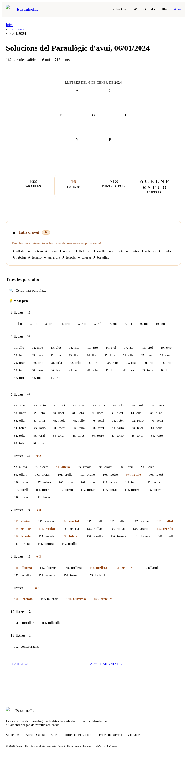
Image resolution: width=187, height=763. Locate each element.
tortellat (103, 599)
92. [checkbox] (16, 467)
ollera (20, 474)
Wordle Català (144, 9)
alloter (22, 521)
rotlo (40, 428)
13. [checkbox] (53, 347)
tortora (46, 544)
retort (156, 474)
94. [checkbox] (58, 467)
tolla (156, 428)
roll (150, 363)
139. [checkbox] (89, 536)
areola (84, 467)
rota (168, 363)
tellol (131, 482)
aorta (99, 405)
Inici (9, 25)
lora (110, 355)
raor (112, 363)
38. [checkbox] (16, 370)
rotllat (117, 529)
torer (59, 435)
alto (74, 347)
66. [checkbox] (16, 420)
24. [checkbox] (89, 355)
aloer (79, 405)
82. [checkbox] (16, 435)
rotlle (66, 482)
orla (56, 363)
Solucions (120, 9)
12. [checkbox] (34, 347)
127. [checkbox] (136, 521)
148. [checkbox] (67, 567)
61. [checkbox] (74, 413)
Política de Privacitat (77, 735)
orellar (141, 521)
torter (154, 490)
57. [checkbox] (154, 405)
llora (78, 413)
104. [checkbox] (128, 474)
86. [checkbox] (94, 435)
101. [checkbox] (60, 474)
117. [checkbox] (105, 489)
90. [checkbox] (16, 443)
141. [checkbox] (137, 536)
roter (20, 428)
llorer (147, 467)
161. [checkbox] (44, 622)
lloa (56, 355)
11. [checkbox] (16, 347)
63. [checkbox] (113, 413)
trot (55, 378)
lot (33, 324)
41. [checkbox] (71, 370)
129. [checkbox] (16, 528)
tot (144, 324)
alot (56, 347)
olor (146, 355)
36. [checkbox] (146, 362)
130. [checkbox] (41, 528)
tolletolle (51, 623)
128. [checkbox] (159, 521)
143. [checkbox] (16, 543)
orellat (165, 521)
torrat (110, 490)
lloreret (48, 568)
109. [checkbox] (83, 482)
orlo (75, 363)
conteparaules (26, 646)
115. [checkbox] (60, 489)
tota (37, 378)
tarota (110, 482)
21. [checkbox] (34, 355)
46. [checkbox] (162, 370)
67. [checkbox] (35, 420)
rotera (43, 482)
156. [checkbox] (16, 599)
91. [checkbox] (35, 443)
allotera (23, 568)
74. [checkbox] (16, 428)
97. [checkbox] (122, 467)
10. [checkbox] (157, 323)
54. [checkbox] (95, 405)
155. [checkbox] (91, 575)
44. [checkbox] (125, 370)
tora (128, 370)
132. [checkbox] (89, 528)
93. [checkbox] (36, 467)
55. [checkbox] (115, 405)
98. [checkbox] (143, 467)
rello (79, 420)
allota (20, 467)
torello (95, 536)
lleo (37, 355)
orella (65, 474)
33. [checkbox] (90, 362)
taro (37, 370)
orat (38, 363)
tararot (141, 529)
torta (137, 435)
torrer (132, 490)
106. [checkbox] (16, 482)
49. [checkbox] (52, 378)
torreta (142, 536)
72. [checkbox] (134, 420)
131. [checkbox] (65, 528)
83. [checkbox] (35, 435)
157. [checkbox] (43, 599)
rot (113, 324)
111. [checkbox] (127, 482)
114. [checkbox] (38, 489)
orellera (73, 568)
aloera (41, 467)
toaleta (46, 536)
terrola (22, 536)
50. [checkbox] (16, 405)
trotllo (69, 544)
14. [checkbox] (71, 347)
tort (19, 378)
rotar (157, 420)
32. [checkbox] (72, 362)
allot (59, 405)
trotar (21, 497)
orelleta (98, 568)
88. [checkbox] (133, 435)
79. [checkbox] (114, 428)
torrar (88, 490)
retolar (47, 529)
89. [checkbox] (153, 435)
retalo (133, 474)
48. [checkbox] (34, 378)
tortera (22, 544)
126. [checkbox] (112, 521)
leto (19, 355)
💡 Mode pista (19, 301)
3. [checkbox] (46, 323)
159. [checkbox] (96, 599)
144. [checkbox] (40, 543)
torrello (72, 575)
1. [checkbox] (15, 323)
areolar (46, 521)
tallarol (149, 568)
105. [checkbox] (151, 474)
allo (19, 347)
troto (39, 443)
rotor (59, 428)
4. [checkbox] (62, 323)
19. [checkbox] (163, 347)
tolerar (70, 536)
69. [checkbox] (75, 420)
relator (22, 529)
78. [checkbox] (94, 428)
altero (63, 467)
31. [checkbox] (53, 362)
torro (118, 435)
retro (138, 420)
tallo (79, 428)
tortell (165, 536)
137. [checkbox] (41, 536)
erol (147, 347)
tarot (98, 428)
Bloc (165, 9)
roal (131, 363)
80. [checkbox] (134, 428)
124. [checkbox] (64, 521)
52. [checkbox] (55, 405)
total (19, 443)
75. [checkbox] (35, 428)
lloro (97, 413)
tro (160, 324)
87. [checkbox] (113, 435)
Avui (177, 9)
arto (92, 347)
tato (56, 370)
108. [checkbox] (61, 482)
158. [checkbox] (69, 599)
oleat (117, 413)
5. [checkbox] (79, 323)
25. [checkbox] (106, 355)
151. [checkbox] (144, 567)
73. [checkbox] (153, 420)
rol (97, 324)
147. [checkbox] (42, 567)
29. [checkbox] (16, 362)
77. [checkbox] (75, 428)
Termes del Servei (109, 735)
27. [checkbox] (143, 355)
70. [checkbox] (94, 420)
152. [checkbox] (16, 575)
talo (19, 370)
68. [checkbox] (55, 420)
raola (59, 420)
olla (128, 355)
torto (157, 435)
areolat (70, 521)
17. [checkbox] (126, 347)
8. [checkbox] (126, 323)
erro (166, 347)
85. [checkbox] (74, 435)
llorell (94, 521)
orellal (117, 521)
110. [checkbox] (105, 482)
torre (98, 435)
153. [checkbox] (41, 575)
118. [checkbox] (127, 489)
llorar (127, 467)
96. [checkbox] (101, 467)
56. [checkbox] (134, 405)
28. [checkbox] (162, 355)
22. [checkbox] (52, 355)
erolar (105, 467)
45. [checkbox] (144, 370)
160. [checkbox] (16, 622)
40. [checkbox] (53, 370)
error (158, 405)
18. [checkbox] (144, 347)
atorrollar (24, 623)
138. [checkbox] (64, 536)
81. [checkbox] (153, 428)
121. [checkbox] (38, 497)
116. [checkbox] (83, 489)
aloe (37, 347)
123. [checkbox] (40, 521)
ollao (156, 413)
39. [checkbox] (34, 370)
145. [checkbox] (64, 543)
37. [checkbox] (164, 362)
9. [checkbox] (141, 323)
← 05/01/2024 (17, 664)
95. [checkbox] (80, 467)
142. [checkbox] (160, 536)
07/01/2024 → (111, 664)
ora (49, 324)
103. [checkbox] (105, 474)
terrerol (47, 575)
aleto (40, 405)
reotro (110, 474)
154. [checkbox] (66, 575)
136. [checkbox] (16, 536)
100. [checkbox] (37, 474)
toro (147, 370)
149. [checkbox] (92, 567)
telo (74, 370)
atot (129, 347)
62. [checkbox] (93, 413)
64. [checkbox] (133, 413)
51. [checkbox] (36, 405)
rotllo (88, 482)
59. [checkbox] (35, 413)
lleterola (23, 599)
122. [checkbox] (16, 521)
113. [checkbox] (16, 489)
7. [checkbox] (110, 323)
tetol (137, 428)
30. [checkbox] (35, 362)
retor (118, 420)
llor (74, 355)
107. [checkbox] (38, 482)
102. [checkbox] (82, 474)
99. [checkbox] (16, 474)
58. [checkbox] (16, 413)
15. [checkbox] (89, 347)
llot (92, 355)
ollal (136, 413)
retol (98, 420)
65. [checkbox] (152, 413)
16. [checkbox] (108, 347)
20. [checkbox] (16, 355)
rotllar (94, 529)
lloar (58, 413)
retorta (71, 529)
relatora (124, 568)
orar (19, 363)
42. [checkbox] (89, 370)
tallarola (49, 599)
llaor (20, 413)
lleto (39, 413)
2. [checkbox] (31, 323)
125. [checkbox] (89, 521)
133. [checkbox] (112, 528)
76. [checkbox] (55, 428)
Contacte (134, 735)
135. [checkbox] (159, 528)
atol (111, 347)
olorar (42, 474)
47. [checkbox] (16, 378)
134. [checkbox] (135, 528)
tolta (19, 435)
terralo (165, 529)
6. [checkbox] (95, 323)
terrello (22, 575)
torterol (96, 575)
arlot (118, 405)
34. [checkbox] (109, 362)
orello (87, 474)
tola (92, 370)
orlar (39, 420)
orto (94, 363)
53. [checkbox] (75, 405)
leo (18, 324)
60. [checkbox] (54, 413)
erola (138, 405)
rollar (21, 482)
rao (82, 324)
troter (43, 497)
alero (20, 405)
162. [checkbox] (16, 646)
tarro (118, 428)
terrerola (76, 599)
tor (128, 324)
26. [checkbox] (125, 355)
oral (165, 355)
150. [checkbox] (117, 567)
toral (39, 435)
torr (166, 370)
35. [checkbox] (128, 362)
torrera (118, 536)
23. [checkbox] (71, 355)
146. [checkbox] (16, 567)
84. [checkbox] (54, 435)
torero (65, 490)
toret (78, 435)
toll (110, 370)
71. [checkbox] (114, 420)
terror (153, 482)
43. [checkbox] (107, 370)
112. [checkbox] (148, 482)
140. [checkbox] (113, 536)
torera (43, 490)
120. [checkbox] (16, 497)
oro (65, 324)
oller (20, 420)
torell (21, 490)
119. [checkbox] (149, 489)
